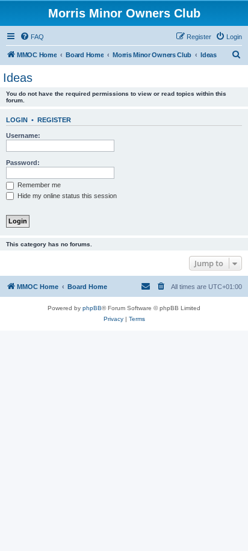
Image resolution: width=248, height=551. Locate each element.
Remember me (38, 184)
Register (54, 119)
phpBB (92, 308)
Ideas (18, 77)
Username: (23, 135)
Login (17, 119)
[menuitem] (32, 37)
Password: (23, 162)
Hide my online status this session (66, 195)
